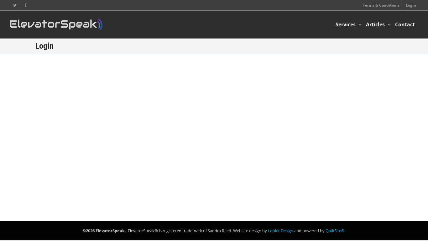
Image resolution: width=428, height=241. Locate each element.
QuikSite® (335, 230)
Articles (376, 24)
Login (411, 5)
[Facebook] (25, 5)
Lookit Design (280, 230)
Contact (405, 24)
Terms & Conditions (381, 5)
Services (346, 24)
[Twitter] (15, 5)
